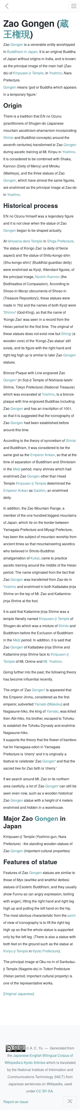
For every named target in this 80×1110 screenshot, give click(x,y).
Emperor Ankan (42, 454)
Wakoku (54, 704)
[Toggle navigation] (73, 6)
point (71, 915)
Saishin (40, 490)
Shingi (66, 333)
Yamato (40, 704)
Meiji (16, 469)
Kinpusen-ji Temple (28, 72)
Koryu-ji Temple (15, 950)
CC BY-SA (44, 1091)
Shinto (8, 137)
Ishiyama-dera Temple (25, 241)
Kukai (35, 558)
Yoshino (55, 72)
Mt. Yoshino (52, 661)
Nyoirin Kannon (47, 276)
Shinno (9, 312)
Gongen (16, 44)
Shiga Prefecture (60, 241)
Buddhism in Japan (22, 51)
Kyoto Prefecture (46, 950)
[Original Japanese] (18, 993)
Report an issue (15, 1101)
